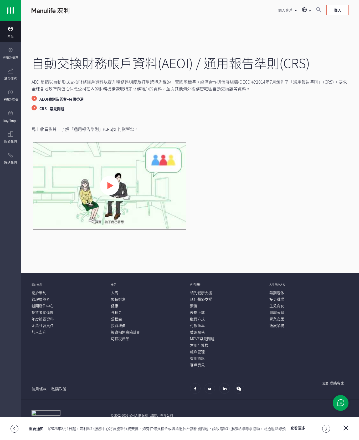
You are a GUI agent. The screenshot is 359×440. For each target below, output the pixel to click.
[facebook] (196, 391)
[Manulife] (111, 11)
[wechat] (240, 391)
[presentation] (10, 31)
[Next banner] (326, 429)
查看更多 (297, 428)
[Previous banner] (14, 429)
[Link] (10, 10)
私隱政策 (58, 388)
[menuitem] (10, 32)
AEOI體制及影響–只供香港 (61, 99)
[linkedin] (226, 391)
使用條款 (39, 388)
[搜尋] (318, 10)
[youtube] (211, 391)
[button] (287, 10)
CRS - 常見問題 (51, 108)
